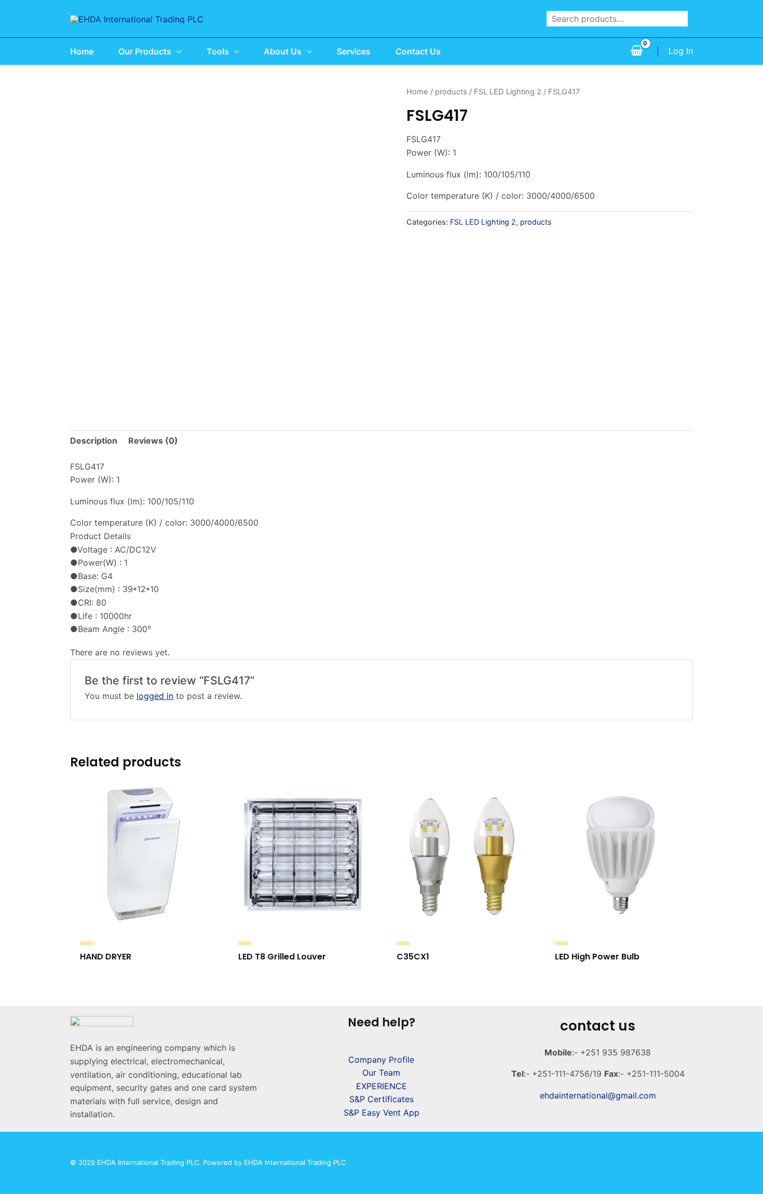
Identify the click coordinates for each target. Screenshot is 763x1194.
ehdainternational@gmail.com (598, 1095)
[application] (176, 51)
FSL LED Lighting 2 (507, 92)
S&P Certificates (381, 1099)
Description (93, 440)
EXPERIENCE (381, 1086)
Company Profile (381, 1059)
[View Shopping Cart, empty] (636, 51)
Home (417, 92)
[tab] (93, 441)
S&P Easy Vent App (381, 1112)
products (451, 92)
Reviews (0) (153, 440)
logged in (155, 696)
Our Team (381, 1072)
